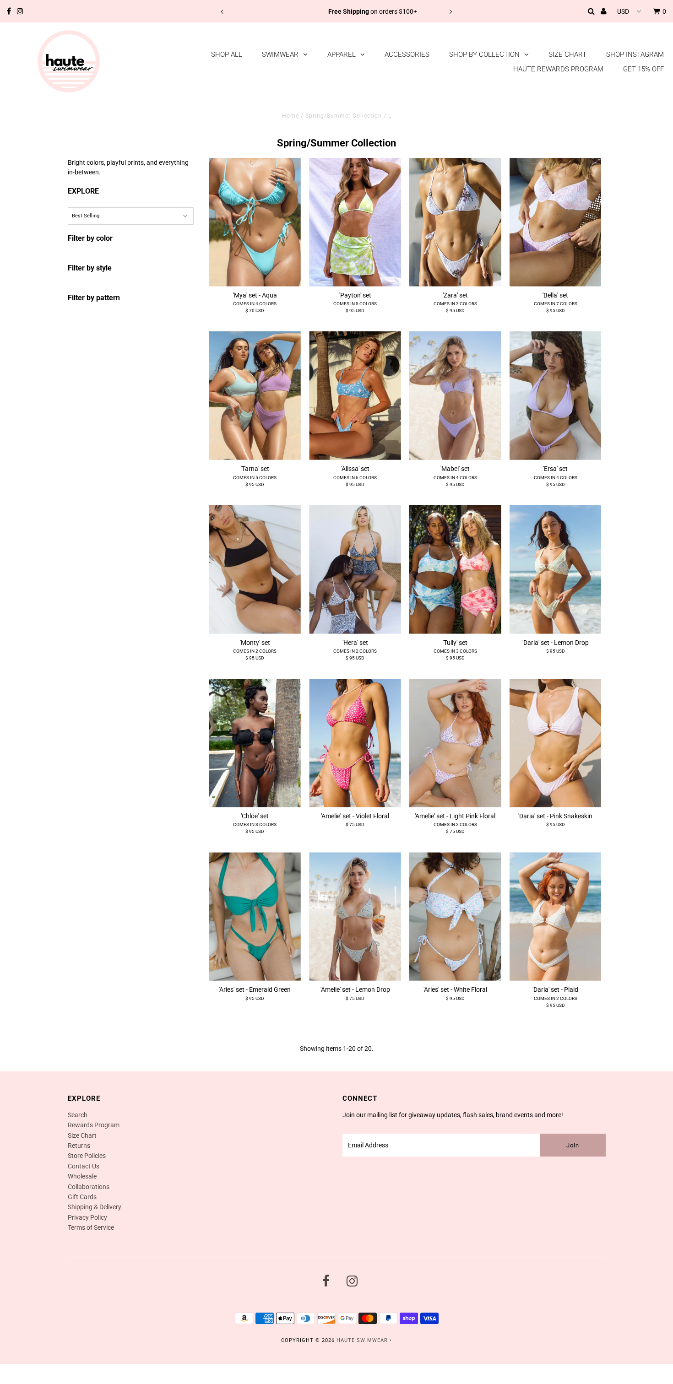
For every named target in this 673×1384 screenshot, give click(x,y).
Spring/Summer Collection (343, 116)
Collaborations (88, 1186)
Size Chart (567, 54)
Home (290, 116)
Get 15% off (643, 69)
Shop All (226, 54)
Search (77, 1115)
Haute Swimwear (362, 1340)
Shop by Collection (484, 54)
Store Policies (87, 1155)
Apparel (341, 54)
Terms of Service (91, 1227)
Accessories (407, 54)
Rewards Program (93, 1125)
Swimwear (280, 54)
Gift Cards (82, 1196)
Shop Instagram (635, 54)
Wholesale (82, 1176)
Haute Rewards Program (558, 69)
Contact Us (83, 1166)
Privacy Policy (87, 1217)
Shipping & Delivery (94, 1207)
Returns (79, 1145)
